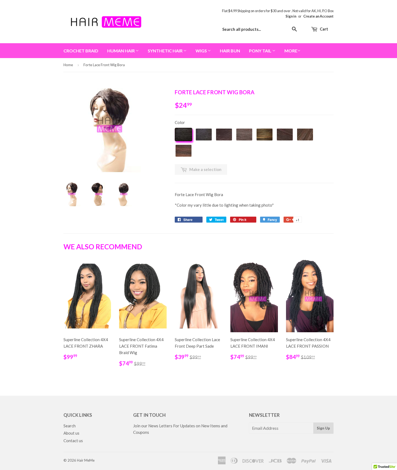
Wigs (202, 50)
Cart (323, 28)
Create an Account (318, 16)
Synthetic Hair (165, 50)
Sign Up (323, 428)
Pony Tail (260, 50)
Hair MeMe (86, 460)
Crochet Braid (80, 50)
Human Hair (121, 50)
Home (68, 65)
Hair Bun (230, 50)
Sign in (290, 16)
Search (69, 425)
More (290, 50)
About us (71, 433)
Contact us (73, 440)
